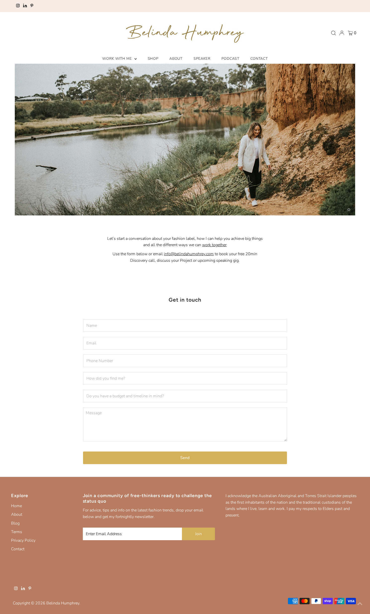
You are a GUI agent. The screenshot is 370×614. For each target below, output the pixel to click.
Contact (17, 549)
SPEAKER (202, 58)
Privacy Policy (23, 540)
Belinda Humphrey (62, 603)
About (16, 514)
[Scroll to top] (360, 604)
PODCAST (230, 58)
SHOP (153, 58)
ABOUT (175, 58)
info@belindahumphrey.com (189, 254)
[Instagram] (18, 6)
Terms (16, 532)
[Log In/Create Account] (342, 33)
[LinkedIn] (25, 6)
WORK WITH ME (117, 58)
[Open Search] (333, 33)
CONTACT (259, 58)
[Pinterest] (31, 6)
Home (16, 506)
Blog (15, 523)
